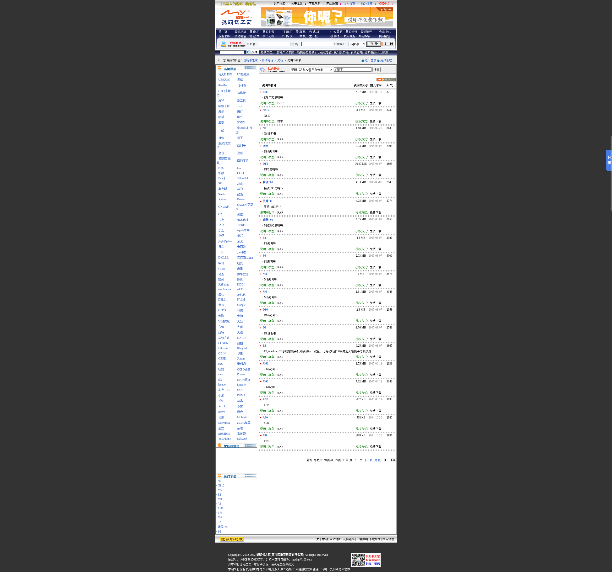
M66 (265, 363)
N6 (219, 481)
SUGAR (242, 438)
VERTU (241, 225)
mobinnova (224, 289)
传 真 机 (301, 32)
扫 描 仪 (287, 36)
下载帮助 (314, 3)
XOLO (222, 406)
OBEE (222, 358)
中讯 (221, 263)
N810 (221, 485)
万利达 (241, 252)
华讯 (240, 353)
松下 (240, 138)
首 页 (223, 32)
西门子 (241, 145)
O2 (220, 214)
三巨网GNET (245, 258)
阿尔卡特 (224, 106)
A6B (265, 399)
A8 (219, 503)
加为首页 (349, 3)
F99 (265, 435)
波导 (221, 100)
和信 (240, 310)
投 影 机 (335, 36)
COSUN (223, 343)
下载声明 (362, 539)
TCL (239, 106)
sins (220, 374)
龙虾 (221, 236)
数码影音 (268, 32)
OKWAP (223, 206)
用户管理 (386, 60)
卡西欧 (241, 247)
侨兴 (240, 236)
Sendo (221, 194)
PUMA (241, 395)
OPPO (222, 310)
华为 (240, 189)
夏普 (221, 153)
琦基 (221, 274)
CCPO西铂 (244, 369)
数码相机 (240, 32)
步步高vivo (225, 241)
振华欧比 (243, 274)
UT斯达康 (243, 74)
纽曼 (240, 263)
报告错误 (388, 539)
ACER (241, 289)
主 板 (313, 36)
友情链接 (349, 539)
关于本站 (297, 3)
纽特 (221, 332)
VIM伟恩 (224, 321)
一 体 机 (301, 36)
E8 (219, 494)
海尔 (221, 111)
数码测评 (366, 32)
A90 (265, 417)
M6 (220, 490)
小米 (221, 395)
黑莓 (240, 80)
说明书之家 (250, 60)
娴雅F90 (223, 527)
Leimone (223, 348)
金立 (221, 428)
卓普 (240, 406)
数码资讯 (351, 32)
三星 (221, 130)
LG (239, 167)
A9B (220, 508)
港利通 (241, 364)
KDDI (241, 284)
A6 (219, 522)
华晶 (240, 401)
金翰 (240, 316)
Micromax (224, 422)
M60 (220, 517)
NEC (221, 167)
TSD (221, 225)
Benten (241, 199)
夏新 (280, 60)
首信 (221, 138)
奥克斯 (222, 189)
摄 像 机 (254, 32)
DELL (221, 299)
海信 (221, 295)
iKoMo (222, 85)
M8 (220, 499)
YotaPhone (224, 438)
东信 (221, 327)
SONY (241, 122)
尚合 (240, 412)
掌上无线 (268, 36)
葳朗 (240, 343)
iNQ (220, 363)
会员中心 (385, 32)
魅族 (240, 279)
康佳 (240, 111)
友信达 (241, 295)
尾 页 (377, 460)
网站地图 (332, 3)
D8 (264, 327)
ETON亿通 (244, 379)
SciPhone (223, 284)
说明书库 (279, 3)
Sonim (241, 358)
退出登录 (370, 60)
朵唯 (240, 428)
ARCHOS (224, 433)
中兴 (240, 117)
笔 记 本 (254, 36)
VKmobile (243, 178)
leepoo (222, 384)
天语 (240, 332)
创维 (240, 214)
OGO (240, 390)
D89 (265, 146)
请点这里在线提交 (282, 564)
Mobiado (242, 417)
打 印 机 (287, 32)
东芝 (221, 230)
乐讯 (240, 268)
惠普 (221, 305)
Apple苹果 (243, 230)
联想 (221, 117)
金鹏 (221, 316)
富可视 (241, 434)
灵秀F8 (267, 201)
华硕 (221, 173)
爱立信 (241, 100)
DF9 (265, 163)
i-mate (221, 268)
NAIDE (241, 337)
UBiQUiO (224, 79)
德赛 (221, 369)
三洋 (221, 252)
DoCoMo (223, 257)
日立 (221, 247)
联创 (221, 279)
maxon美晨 (244, 423)
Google (241, 305)
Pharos (241, 374)
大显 (240, 321)
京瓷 (240, 241)
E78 (220, 512)
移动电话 (240, 36)
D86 (265, 309)
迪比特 (241, 93)
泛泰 (240, 183)
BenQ (221, 178)
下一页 (368, 460)
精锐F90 (268, 182)
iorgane (241, 384)
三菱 (221, 122)
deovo (221, 411)
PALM (241, 299)
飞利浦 (241, 85)
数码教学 (364, 36)
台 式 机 (314, 32)
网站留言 (385, 36)
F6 (219, 531)
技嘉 (221, 220)
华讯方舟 (224, 338)
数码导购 (349, 36)
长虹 (221, 401)
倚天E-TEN (225, 74)
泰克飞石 (224, 390)
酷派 (240, 194)
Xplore (222, 199)
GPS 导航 (336, 32)
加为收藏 (366, 3)
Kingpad (242, 348)
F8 (264, 237)
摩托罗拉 (243, 161)
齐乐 (240, 327)
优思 (221, 417)
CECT (240, 173)
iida (220, 379)
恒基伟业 (243, 220)
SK (220, 183)
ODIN (222, 353)
